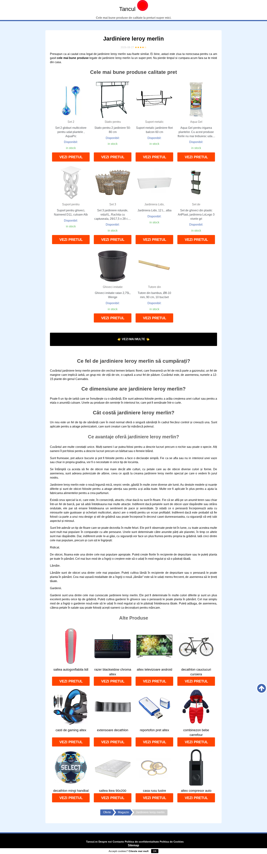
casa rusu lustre (154, 791)
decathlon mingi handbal (71, 791)
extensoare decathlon (112, 730)
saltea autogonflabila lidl (70, 669)
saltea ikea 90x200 (112, 791)
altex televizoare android (154, 669)
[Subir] (261, 688)
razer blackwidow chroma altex (112, 672)
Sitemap (133, 845)
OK (155, 851)
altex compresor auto (196, 791)
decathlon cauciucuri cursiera (196, 672)
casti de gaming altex (71, 730)
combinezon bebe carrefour (196, 732)
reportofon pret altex (154, 730)
